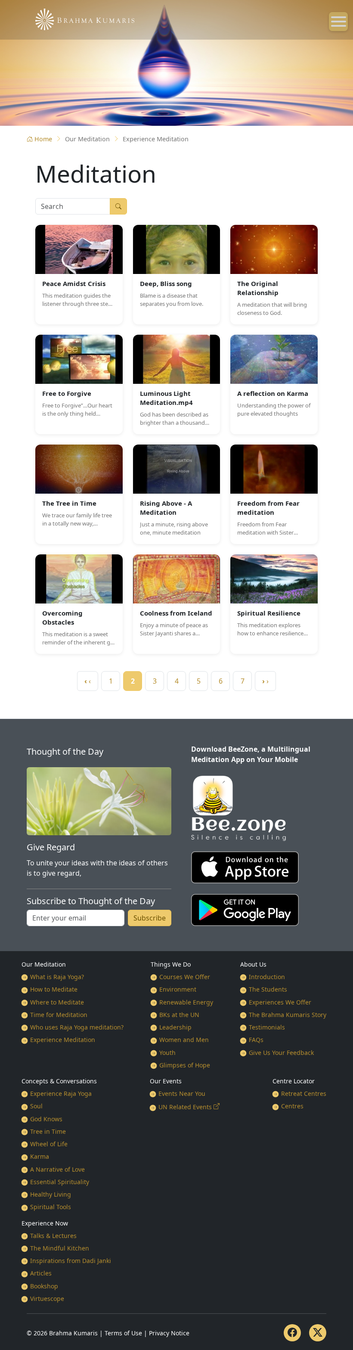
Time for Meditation (58, 1015)
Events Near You (181, 1093)
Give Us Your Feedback (281, 1052)
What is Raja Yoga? (57, 977)
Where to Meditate (57, 1002)
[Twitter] (317, 1332)
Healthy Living (50, 1194)
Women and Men (184, 1040)
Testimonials (267, 1027)
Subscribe (149, 918)
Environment (177, 989)
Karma (39, 1156)
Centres (292, 1106)
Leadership (175, 1027)
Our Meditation (44, 964)
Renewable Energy (186, 1002)
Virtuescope (47, 1298)
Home (43, 139)
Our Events (166, 1081)
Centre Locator (293, 1081)
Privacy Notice (169, 1333)
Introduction (267, 977)
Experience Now (45, 1223)
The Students (268, 989)
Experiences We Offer (280, 1002)
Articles (41, 1273)
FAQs (256, 1040)
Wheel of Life (49, 1144)
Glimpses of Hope (184, 1065)
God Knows (46, 1119)
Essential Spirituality (59, 1182)
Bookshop (44, 1286)
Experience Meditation (62, 1040)
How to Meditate (53, 989)
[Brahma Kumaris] (80, 18)
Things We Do (171, 964)
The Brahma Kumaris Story (287, 1015)
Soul (36, 1106)
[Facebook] (292, 1332)
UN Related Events (185, 1107)
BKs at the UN (179, 1015)
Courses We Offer (184, 977)
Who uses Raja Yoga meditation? (77, 1027)
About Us (253, 964)
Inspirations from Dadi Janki (70, 1261)
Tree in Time (48, 1131)
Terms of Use (123, 1333)
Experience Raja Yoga (61, 1093)
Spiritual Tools (50, 1207)
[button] (79, 274)
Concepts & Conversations (59, 1081)
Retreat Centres (303, 1093)
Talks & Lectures (53, 1236)
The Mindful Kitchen (59, 1248)
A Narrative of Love (57, 1169)
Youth (167, 1052)
